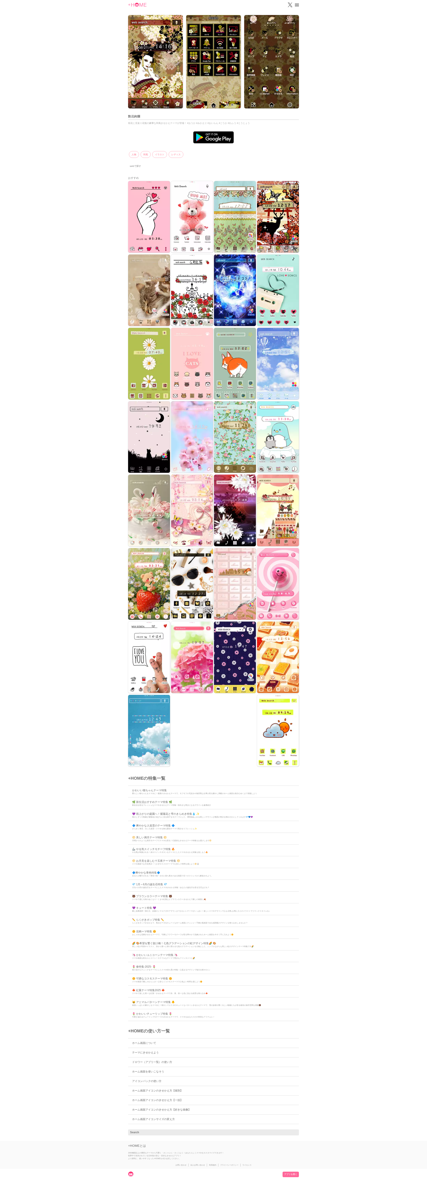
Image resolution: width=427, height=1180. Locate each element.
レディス (176, 154)
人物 (134, 154)
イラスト (159, 154)
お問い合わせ (180, 1165)
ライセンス (247, 1165)
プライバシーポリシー (229, 1165)
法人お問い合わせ (197, 1165)
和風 (145, 154)
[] (294, 1132)
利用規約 (212, 1165)
